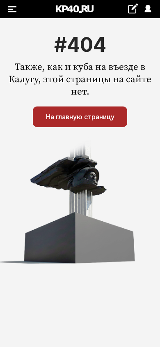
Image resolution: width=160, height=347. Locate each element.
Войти (147, 9)
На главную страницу (80, 117)
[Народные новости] (133, 8)
